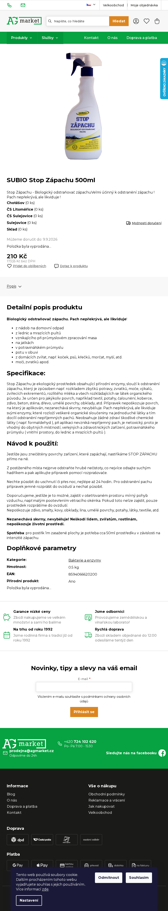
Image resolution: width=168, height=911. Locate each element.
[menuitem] (22, 38)
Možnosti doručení (146, 223)
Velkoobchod (113, 5)
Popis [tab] (11, 286)
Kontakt (14, 813)
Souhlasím (139, 878)
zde (45, 889)
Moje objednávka (144, 5)
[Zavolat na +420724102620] (14, 5)
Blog (11, 794)
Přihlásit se (84, 712)
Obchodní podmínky (106, 794)
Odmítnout (108, 878)
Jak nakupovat (101, 806)
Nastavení (29, 900)
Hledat (119, 21)
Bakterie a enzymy (84, 560)
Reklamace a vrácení (106, 800)
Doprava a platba (22, 806)
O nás (12, 800)
